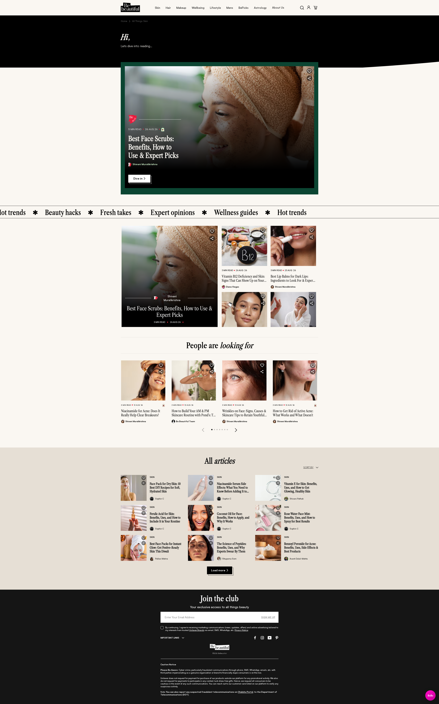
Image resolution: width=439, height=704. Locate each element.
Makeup (181, 7)
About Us (278, 7)
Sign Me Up (268, 617)
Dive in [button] (138, 178)
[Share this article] (262, 237)
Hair (168, 7)
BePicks (243, 7)
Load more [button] (218, 570)
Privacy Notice (241, 630)
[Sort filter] (317, 467)
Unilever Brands (196, 630)
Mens (229, 7)
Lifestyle (215, 7)
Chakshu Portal (245, 692)
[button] (309, 71)
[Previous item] (203, 430)
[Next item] (236, 430)
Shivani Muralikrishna (145, 164)
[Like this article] (262, 230)
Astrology (260, 7)
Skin (157, 7)
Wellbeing (198, 7)
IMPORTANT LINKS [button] (170, 637)
